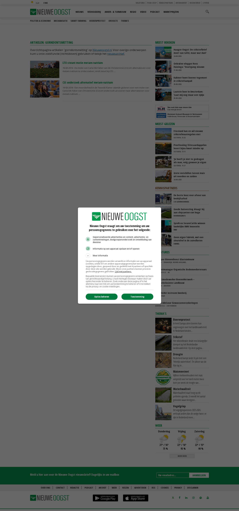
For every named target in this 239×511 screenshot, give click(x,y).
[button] (119, 255)
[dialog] (119, 255)
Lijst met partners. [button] (123, 271)
